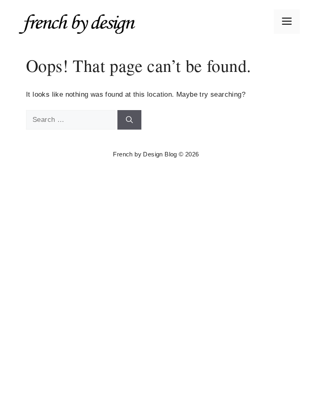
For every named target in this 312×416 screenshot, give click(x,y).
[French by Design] (79, 21)
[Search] (129, 120)
